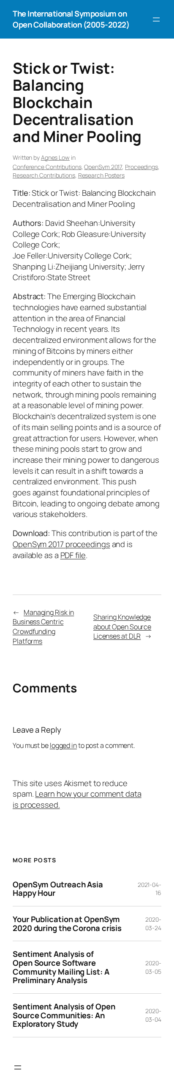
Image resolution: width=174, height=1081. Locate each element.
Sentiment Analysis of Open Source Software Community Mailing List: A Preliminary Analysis (61, 967)
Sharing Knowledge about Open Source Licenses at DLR (122, 626)
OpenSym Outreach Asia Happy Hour (58, 889)
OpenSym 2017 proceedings (61, 544)
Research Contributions (44, 175)
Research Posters (101, 175)
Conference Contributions (47, 167)
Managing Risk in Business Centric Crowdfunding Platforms (43, 627)
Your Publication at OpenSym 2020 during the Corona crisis (67, 923)
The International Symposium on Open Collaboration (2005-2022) (71, 19)
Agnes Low (55, 157)
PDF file (73, 555)
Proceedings (141, 167)
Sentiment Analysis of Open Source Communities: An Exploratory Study (64, 1015)
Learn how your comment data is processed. (77, 799)
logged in (63, 745)
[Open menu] (156, 19)
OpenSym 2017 (103, 167)
